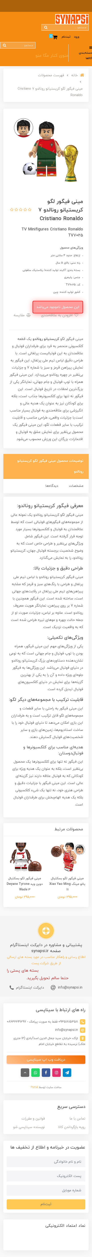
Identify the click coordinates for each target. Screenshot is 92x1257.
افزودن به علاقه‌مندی (57, 315)
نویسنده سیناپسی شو (29, 1127)
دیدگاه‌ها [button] (51, 486)
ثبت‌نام (66, 37)
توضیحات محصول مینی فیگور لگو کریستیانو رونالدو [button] (50, 466)
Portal (34, 1087)
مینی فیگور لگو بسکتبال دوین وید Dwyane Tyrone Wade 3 (25, 884)
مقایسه (20, 315)
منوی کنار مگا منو (52, 56)
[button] (29, 210)
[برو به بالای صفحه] (25, 1072)
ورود (76, 37)
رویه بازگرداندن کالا (71, 1127)
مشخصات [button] (76, 486)
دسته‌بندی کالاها (85, 56)
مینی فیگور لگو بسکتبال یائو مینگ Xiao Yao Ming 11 (67, 884)
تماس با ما (77, 1118)
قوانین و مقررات (33, 1118)
